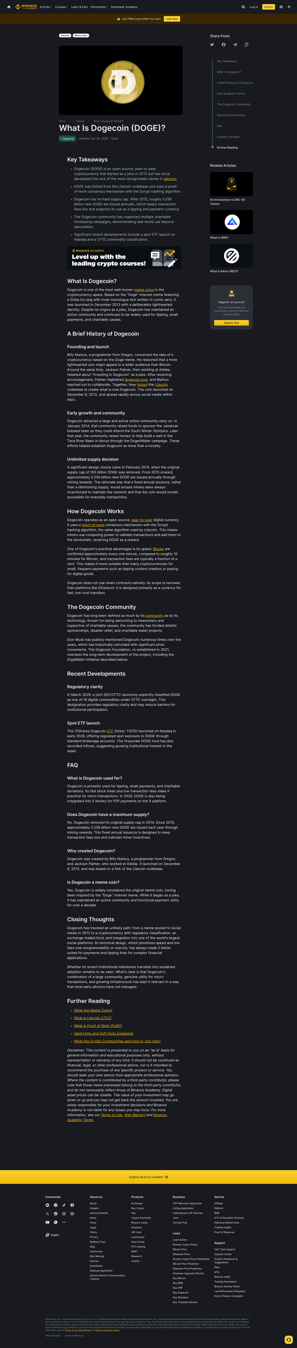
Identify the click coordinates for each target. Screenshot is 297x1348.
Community (96, 1251)
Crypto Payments (141, 1217)
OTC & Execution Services (229, 1217)
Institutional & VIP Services (188, 1212)
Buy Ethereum (181, 1297)
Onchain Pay (180, 1222)
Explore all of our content (145, 1177)
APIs (216, 1271)
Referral (218, 1208)
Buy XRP (178, 1287)
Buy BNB (178, 1282)
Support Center (223, 1254)
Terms (93, 1232)
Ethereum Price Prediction (187, 1268)
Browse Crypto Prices (185, 1244)
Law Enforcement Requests (229, 1291)
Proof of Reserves (224, 1232)
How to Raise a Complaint (228, 1295)
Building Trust (97, 1241)
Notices (94, 1260)
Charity (135, 1260)
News (93, 1217)
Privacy (94, 1236)
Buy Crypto (137, 1208)
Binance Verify (222, 1276)
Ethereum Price (181, 1254)
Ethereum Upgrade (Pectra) (188, 1273)
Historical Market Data (226, 1222)
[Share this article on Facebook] (224, 45)
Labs (175, 1217)
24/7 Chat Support (224, 1249)
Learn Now (172, 18)
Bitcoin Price (180, 1249)
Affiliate (218, 1203)
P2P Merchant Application (187, 1203)
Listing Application (183, 1208)
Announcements (99, 1212)
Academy (136, 1227)
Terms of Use (71, 1330)
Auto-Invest (137, 1241)
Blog (92, 1246)
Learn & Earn (180, 1239)
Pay (133, 1212)
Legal (93, 1227)
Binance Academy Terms (107, 1330)
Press (93, 1222)
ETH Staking (138, 1246)
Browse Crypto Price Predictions (191, 1258)
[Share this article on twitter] (212, 45)
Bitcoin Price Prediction (186, 1263)
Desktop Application (101, 1270)
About (93, 1203)
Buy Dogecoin (181, 1292)
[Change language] (281, 7)
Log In (254, 7)
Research (136, 1256)
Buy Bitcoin (179, 1278)
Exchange (136, 1203)
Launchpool (137, 1236)
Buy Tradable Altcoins (185, 1302)
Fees (216, 1267)
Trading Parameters (225, 1281)
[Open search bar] (242, 7)
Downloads (96, 1265)
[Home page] (26, 7)
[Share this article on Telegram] (235, 45)
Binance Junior (139, 1222)
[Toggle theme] (289, 6)
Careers (94, 1208)
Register (268, 6)
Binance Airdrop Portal (226, 1286)
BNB (216, 1212)
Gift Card (136, 1232)
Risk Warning (97, 1256)
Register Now (231, 322)
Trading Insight (222, 1227)
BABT (134, 1251)
